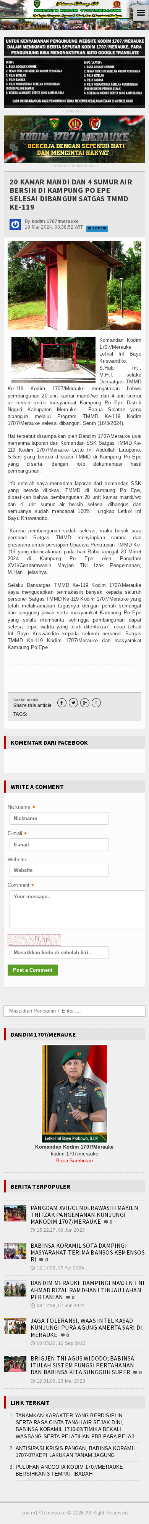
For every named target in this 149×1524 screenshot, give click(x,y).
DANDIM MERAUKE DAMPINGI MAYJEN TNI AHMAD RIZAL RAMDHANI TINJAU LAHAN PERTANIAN (87, 1289)
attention (74, 111)
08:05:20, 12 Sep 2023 (58, 1343)
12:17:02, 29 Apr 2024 (57, 1268)
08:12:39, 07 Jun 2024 (58, 1305)
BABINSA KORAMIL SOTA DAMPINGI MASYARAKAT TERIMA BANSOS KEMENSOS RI (88, 1252)
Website (17, 859)
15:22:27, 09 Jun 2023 (58, 1230)
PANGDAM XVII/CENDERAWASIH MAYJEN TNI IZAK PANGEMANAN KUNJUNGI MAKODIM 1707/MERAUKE (85, 1214)
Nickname (21, 807)
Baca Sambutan (74, 1160)
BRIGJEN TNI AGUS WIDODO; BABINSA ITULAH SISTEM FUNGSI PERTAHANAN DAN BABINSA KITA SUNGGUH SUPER (82, 1365)
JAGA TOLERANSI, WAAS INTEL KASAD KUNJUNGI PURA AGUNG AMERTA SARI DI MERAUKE (86, 1327)
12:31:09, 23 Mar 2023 (58, 1381)
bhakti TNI (97, 228)
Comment (21, 885)
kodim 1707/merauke (74, 166)
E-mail (17, 834)
